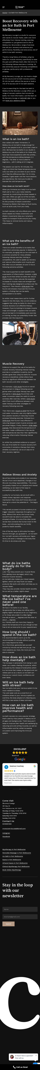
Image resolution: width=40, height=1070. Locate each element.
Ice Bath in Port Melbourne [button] (12, 856)
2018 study (6, 420)
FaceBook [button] (6, 836)
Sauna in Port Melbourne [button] (11, 860)
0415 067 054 (25, 98)
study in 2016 (21, 411)
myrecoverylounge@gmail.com (14, 828)
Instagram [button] (6, 833)
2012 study (17, 394)
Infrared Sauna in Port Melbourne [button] (15, 863)
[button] (3, 7)
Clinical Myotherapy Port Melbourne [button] (16, 866)
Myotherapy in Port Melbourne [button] (14, 849)
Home (4, 13)
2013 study (31, 399)
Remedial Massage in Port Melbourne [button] (16, 853)
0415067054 (7, 824)
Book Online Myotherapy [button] (11, 870)
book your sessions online (15, 101)
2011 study (18, 387)
